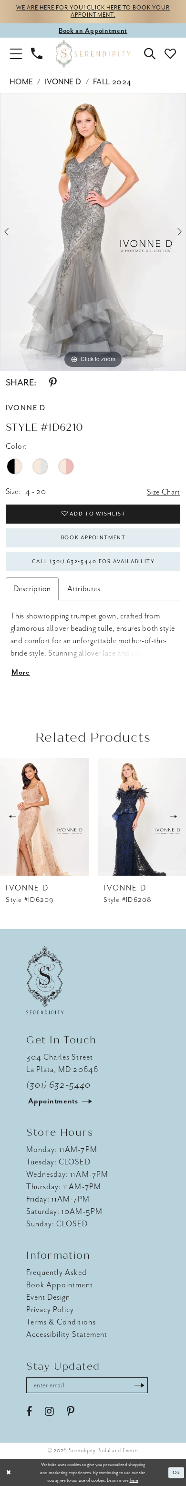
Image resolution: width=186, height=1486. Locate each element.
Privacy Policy (50, 1309)
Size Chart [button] (163, 492)
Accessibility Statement (66, 1334)
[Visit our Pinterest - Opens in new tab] (70, 1411)
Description (32, 589)
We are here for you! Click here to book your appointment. (93, 11)
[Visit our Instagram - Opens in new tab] (49, 1411)
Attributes (84, 589)
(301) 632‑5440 (58, 1085)
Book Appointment (93, 538)
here (134, 1480)
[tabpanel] (93, 232)
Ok (176, 1472)
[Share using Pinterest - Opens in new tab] (53, 383)
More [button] (20, 672)
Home (21, 82)
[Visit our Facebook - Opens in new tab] (29, 1411)
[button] (15, 53)
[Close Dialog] (9, 1472)
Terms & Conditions (61, 1322)
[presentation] (44, 817)
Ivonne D (63, 82)
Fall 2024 (112, 82)
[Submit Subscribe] (139, 1385)
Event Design (48, 1297)
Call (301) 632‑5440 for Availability (93, 561)
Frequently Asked (56, 1272)
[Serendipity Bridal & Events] (92, 54)
